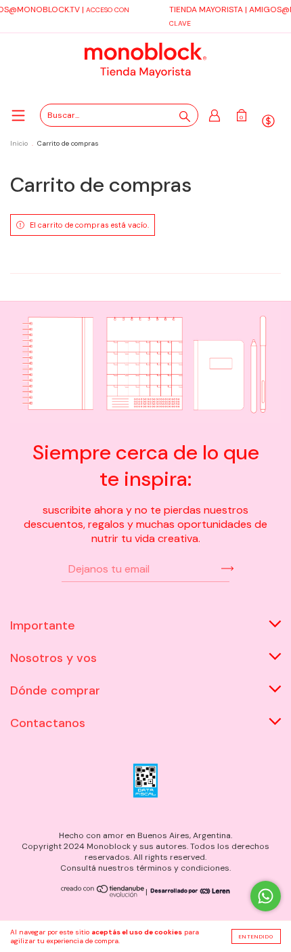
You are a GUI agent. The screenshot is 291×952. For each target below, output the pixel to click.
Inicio (19, 143)
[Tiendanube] (103, 894)
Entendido (256, 936)
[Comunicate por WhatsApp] (265, 896)
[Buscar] (185, 116)
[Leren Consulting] (189, 891)
